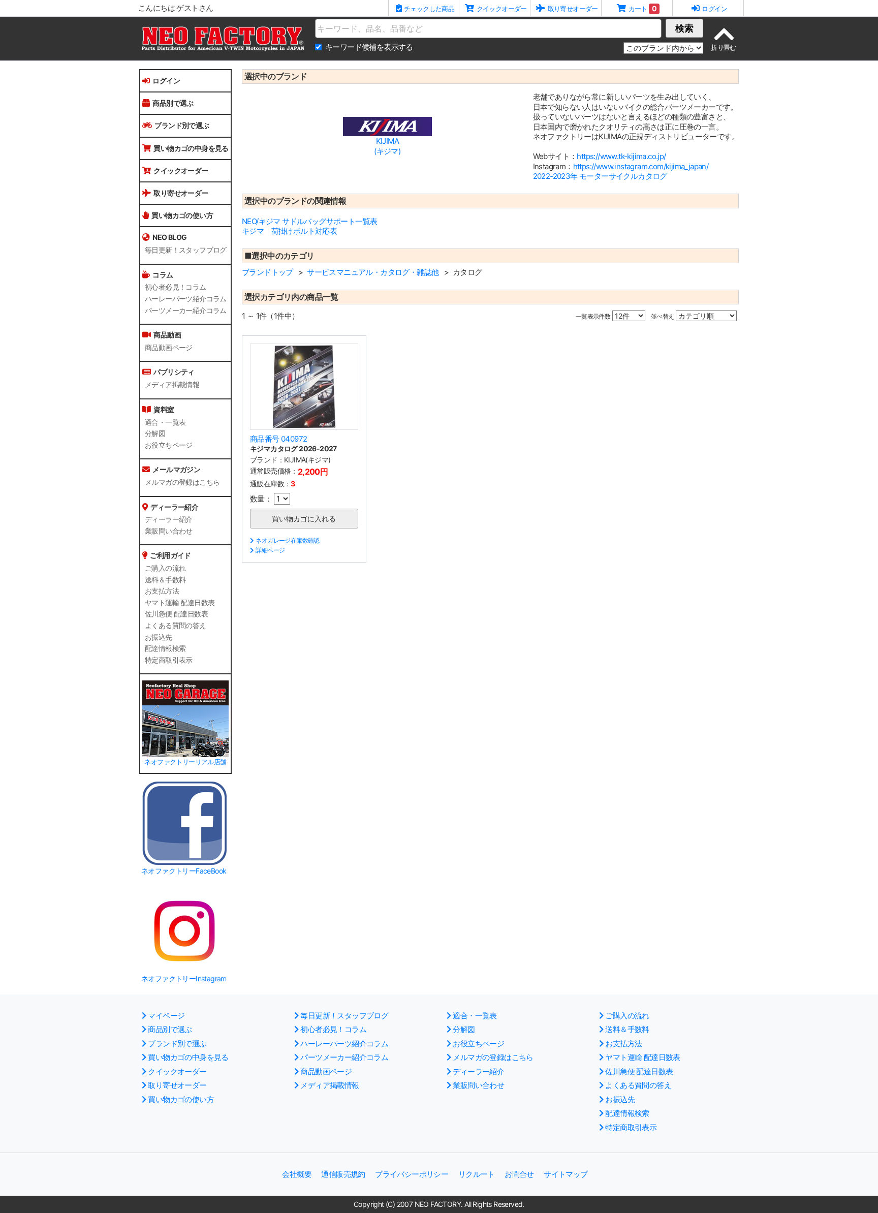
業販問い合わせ (169, 531)
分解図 (155, 433)
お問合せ (519, 1174)
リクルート (476, 1174)
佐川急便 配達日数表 (176, 614)
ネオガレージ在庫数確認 (287, 540)
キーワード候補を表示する (369, 47)
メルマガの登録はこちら (182, 482)
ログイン (166, 80)
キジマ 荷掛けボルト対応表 (289, 231)
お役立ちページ (169, 445)
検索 (684, 28)
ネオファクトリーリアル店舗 (185, 762)
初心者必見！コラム (175, 287)
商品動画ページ (169, 348)
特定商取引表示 (169, 660)
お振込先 (158, 637)
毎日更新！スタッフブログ (186, 250)
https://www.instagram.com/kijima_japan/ (641, 166)
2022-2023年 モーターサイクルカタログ (600, 176)
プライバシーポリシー (411, 1174)
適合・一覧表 (165, 422)
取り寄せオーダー (180, 193)
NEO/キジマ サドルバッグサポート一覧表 (309, 221)
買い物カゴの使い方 (182, 215)
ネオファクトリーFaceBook (183, 870)
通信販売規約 (343, 1174)
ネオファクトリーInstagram (184, 978)
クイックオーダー (180, 170)
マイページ (166, 1015)
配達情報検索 (165, 648)
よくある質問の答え (175, 625)
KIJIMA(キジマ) (387, 146)
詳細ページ (270, 550)
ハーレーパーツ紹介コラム (186, 299)
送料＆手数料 (165, 580)
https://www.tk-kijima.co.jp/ (621, 156)
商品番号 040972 (278, 439)
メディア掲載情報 (172, 385)
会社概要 (296, 1174)
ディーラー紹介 (169, 519)
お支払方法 (162, 591)
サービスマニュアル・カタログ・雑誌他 (372, 272)
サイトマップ (565, 1174)
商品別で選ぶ (172, 103)
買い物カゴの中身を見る (190, 148)
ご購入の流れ (165, 568)
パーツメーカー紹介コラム (186, 310)
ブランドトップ (267, 272)
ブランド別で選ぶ (181, 125)
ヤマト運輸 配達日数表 (179, 603)
